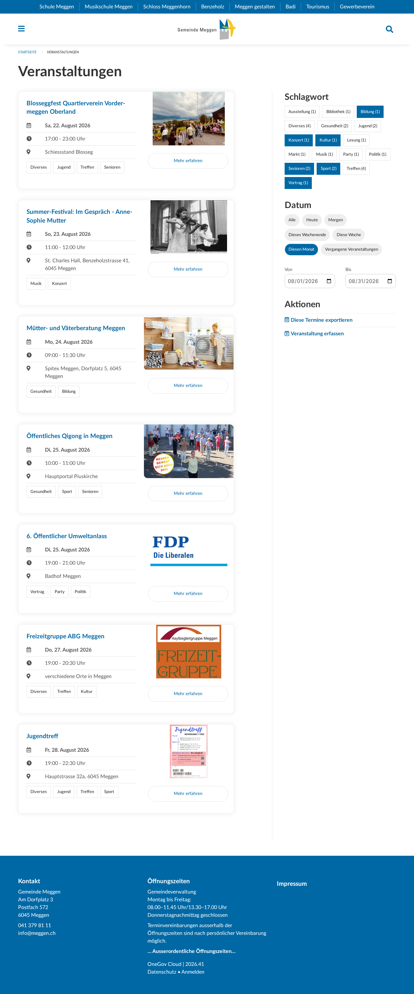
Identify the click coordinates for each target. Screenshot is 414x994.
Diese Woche (349, 235)
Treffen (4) (356, 169)
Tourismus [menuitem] (320, 6)
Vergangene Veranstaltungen (351, 249)
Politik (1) (377, 154)
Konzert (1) (299, 140)
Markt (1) (297, 154)
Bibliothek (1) (338, 112)
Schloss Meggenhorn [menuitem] (169, 6)
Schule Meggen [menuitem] (59, 6)
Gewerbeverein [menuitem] (360, 6)
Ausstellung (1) (302, 112)
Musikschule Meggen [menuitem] (111, 6)
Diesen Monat (301, 249)
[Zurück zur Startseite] (207, 29)
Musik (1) (324, 154)
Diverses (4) (299, 126)
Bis (348, 269)
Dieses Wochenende (307, 235)
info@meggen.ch (37, 933)
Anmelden (192, 972)
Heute (312, 220)
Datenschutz (161, 972)
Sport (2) (328, 169)
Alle (292, 220)
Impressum (292, 884)
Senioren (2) (299, 169)
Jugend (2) (367, 126)
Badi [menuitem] (293, 6)
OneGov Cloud (164, 964)
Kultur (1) (328, 140)
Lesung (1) (356, 140)
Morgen (335, 220)
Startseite (27, 52)
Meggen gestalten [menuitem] (257, 6)
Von (288, 269)
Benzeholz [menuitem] (215, 6)
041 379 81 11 (34, 925)
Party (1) (351, 154)
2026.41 (194, 964)
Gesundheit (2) (334, 126)
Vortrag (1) (298, 183)
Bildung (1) (370, 112)
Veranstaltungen (63, 52)
